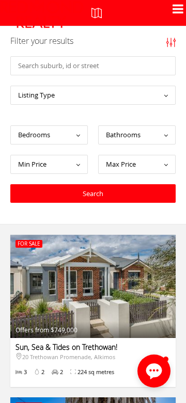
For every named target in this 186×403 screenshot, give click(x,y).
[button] (154, 371)
